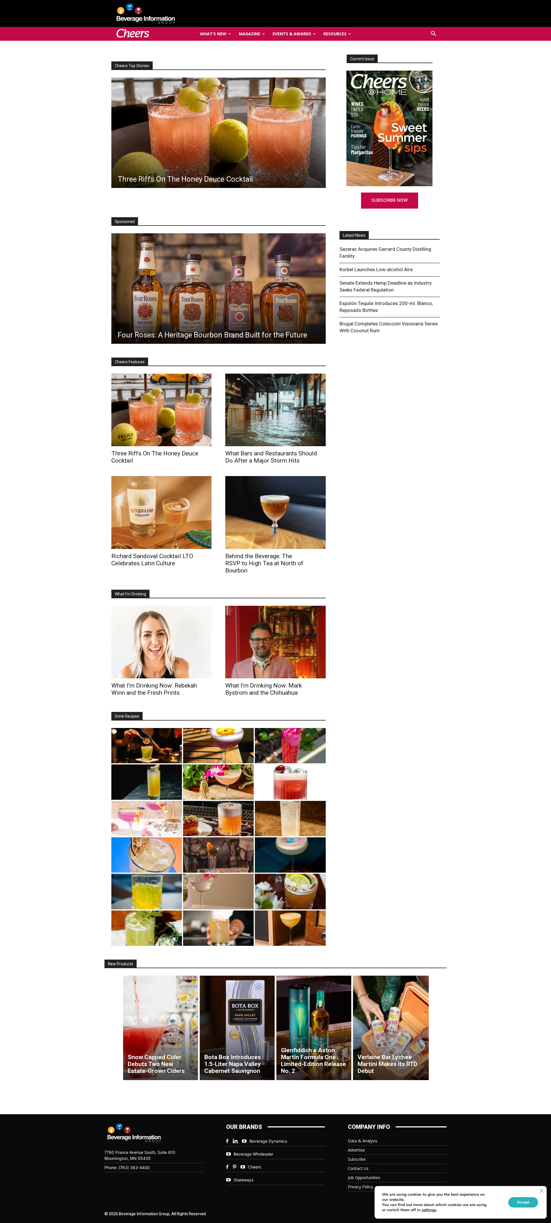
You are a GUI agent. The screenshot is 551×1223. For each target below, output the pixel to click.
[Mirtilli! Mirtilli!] (218, 745)
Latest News (354, 235)
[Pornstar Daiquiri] (290, 928)
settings (429, 1210)
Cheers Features (130, 362)
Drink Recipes (127, 716)
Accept (523, 1202)
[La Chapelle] (146, 745)
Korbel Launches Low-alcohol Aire (376, 269)
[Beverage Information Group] (164, 13)
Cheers (254, 1166)
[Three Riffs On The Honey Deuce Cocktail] (161, 410)
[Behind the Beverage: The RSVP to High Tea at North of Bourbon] (275, 512)
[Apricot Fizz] (218, 818)
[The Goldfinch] (146, 891)
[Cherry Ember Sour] (290, 782)
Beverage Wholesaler (253, 1154)
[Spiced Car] (218, 928)
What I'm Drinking (130, 594)
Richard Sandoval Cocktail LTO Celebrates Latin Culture (152, 560)
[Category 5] (290, 745)
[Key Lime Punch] (146, 855)
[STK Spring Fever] (290, 891)
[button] (434, 34)
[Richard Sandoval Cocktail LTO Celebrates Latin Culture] (161, 512)
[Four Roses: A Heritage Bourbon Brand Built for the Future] (218, 288)
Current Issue (362, 59)
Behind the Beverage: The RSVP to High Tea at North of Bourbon (264, 563)
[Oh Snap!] (146, 928)
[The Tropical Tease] (218, 782)
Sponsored (125, 221)
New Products (120, 964)
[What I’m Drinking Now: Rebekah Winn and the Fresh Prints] (218, 132)
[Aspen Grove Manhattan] (218, 855)
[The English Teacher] (146, 818)
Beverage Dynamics (268, 1141)
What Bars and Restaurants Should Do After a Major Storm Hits (271, 457)
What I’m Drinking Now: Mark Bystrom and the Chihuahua (263, 689)
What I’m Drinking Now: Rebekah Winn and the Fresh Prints (154, 689)
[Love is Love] (290, 855)
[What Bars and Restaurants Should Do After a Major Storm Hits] (275, 410)
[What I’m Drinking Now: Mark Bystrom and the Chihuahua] (275, 642)
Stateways (243, 1179)
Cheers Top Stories (132, 65)
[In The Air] (290, 818)
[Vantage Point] (146, 782)
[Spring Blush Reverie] (218, 891)
